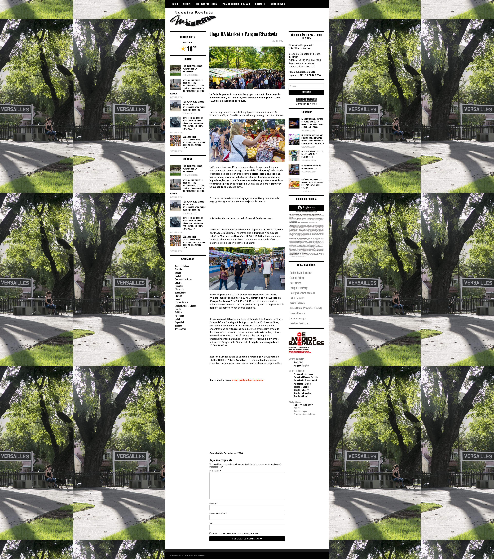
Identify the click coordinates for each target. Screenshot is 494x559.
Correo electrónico (218, 513)
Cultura (178, 282)
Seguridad (179, 322)
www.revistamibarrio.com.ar (248, 380)
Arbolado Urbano (182, 266)
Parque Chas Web (301, 365)
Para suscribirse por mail (236, 4)
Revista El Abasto (301, 386)
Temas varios (180, 329)
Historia (178, 295)
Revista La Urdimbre (302, 393)
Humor (178, 299)
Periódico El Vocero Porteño (306, 377)
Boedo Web (298, 362)
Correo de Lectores (183, 279)
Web (211, 523)
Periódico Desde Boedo (303, 374)
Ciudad (178, 276)
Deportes (179, 286)
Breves (178, 272)
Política (178, 312)
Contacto (260, 4)
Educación (179, 289)
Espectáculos (180, 292)
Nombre (213, 503)
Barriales (179, 269)
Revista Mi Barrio (301, 396)
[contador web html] (306, 100)
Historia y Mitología (207, 4)
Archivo (187, 4)
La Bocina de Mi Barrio (303, 404)
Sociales (178, 325)
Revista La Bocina (301, 390)
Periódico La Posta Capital (305, 380)
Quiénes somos (277, 4)
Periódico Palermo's (302, 383)
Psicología (179, 315)
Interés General (181, 302)
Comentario (215, 471)
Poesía (178, 309)
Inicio (175, 4)
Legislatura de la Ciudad (185, 305)
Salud (177, 319)
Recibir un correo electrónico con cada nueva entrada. (234, 533)
